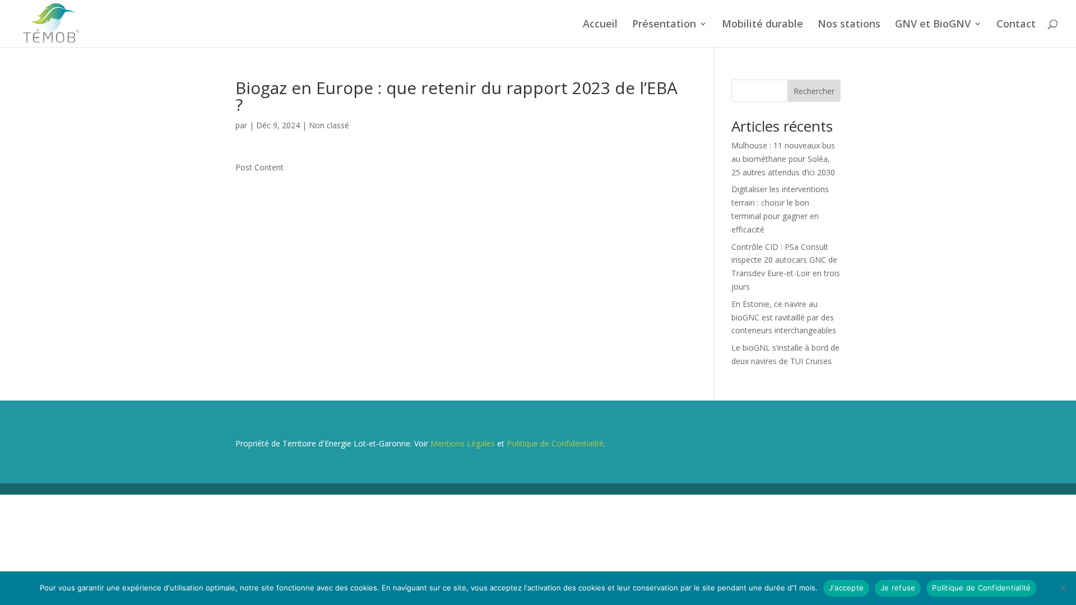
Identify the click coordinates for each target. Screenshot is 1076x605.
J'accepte (846, 587)
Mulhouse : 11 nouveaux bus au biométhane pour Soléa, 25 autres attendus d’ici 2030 (783, 159)
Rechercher (814, 91)
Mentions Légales (462, 443)
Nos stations (849, 25)
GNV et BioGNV (933, 25)
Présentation (664, 25)
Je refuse (897, 587)
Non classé (329, 125)
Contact (1016, 25)
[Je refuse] (1062, 588)
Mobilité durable (762, 25)
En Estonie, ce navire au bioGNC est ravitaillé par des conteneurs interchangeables (783, 317)
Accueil (600, 25)
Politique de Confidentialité (555, 443)
